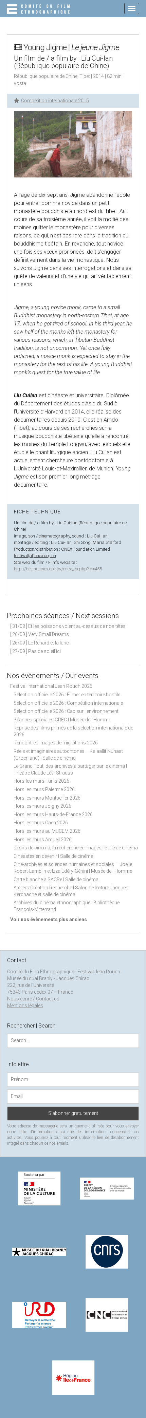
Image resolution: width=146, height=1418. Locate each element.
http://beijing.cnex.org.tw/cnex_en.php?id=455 (58, 568)
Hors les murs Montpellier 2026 (47, 798)
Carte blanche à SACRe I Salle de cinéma (56, 879)
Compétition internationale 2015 (55, 100)
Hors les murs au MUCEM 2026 (47, 831)
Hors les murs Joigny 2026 (42, 806)
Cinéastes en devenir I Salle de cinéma (53, 856)
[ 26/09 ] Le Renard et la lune (39, 642)
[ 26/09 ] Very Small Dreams (39, 634)
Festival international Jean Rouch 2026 (51, 686)
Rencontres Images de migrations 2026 (56, 742)
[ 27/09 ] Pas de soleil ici (35, 651)
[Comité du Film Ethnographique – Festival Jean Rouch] (39, 9)
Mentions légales (25, 1005)
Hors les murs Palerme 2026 (44, 789)
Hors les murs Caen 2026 (41, 822)
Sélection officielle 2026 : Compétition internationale (68, 703)
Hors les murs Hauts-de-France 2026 (53, 814)
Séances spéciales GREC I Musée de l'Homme (62, 719)
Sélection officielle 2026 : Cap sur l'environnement (66, 711)
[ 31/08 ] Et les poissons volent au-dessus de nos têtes (68, 626)
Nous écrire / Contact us (33, 998)
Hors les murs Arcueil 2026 (43, 839)
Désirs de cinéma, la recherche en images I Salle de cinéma (76, 847)
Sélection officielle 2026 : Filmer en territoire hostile (67, 694)
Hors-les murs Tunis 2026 (41, 781)
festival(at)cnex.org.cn (35, 555)
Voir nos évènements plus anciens (48, 919)
